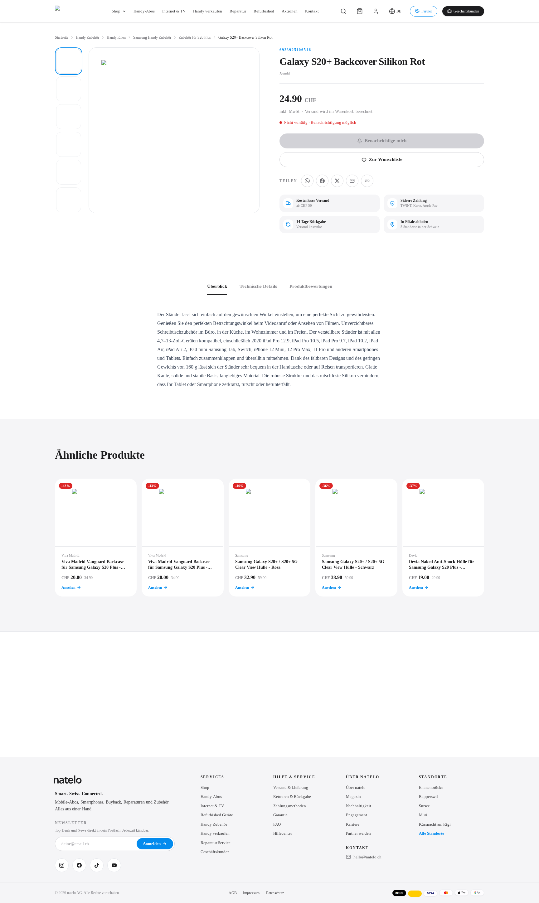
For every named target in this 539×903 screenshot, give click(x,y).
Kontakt (312, 11)
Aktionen (290, 11)
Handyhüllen (116, 37)
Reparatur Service (216, 842)
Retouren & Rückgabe (292, 796)
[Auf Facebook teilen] (322, 181)
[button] (395, 11)
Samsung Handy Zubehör (152, 37)
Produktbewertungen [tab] (310, 286)
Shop (116, 11)
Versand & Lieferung (290, 787)
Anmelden (152, 843)
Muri (423, 815)
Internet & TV (174, 11)
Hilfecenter (282, 833)
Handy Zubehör (87, 37)
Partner (426, 11)
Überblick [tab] (217, 286)
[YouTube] (114, 865)
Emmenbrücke (431, 787)
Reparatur (238, 11)
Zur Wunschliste (385, 159)
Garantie (280, 815)
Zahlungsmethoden (289, 806)
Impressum (251, 893)
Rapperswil (428, 796)
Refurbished (264, 11)
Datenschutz (275, 893)
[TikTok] (97, 865)
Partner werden (358, 833)
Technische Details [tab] (258, 286)
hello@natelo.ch (367, 857)
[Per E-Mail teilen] (352, 181)
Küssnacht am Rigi (435, 824)
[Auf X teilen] (337, 181)
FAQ (277, 824)
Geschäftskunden (466, 11)
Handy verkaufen (207, 11)
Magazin (353, 796)
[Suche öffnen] (343, 11)
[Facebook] (79, 865)
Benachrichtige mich (385, 140)
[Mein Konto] (375, 11)
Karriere (352, 824)
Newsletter (71, 823)
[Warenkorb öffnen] (359, 11)
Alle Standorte (431, 833)
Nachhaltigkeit (358, 806)
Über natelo (356, 787)
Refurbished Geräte (217, 815)
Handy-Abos (144, 11)
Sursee (424, 806)
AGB (233, 893)
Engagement (356, 815)
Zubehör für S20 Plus (195, 37)
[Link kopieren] (367, 181)
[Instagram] (62, 865)
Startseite (61, 37)
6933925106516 (295, 50)
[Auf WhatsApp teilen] (307, 181)
